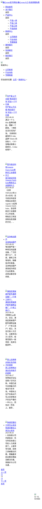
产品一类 (13, 20)
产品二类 (13, 23)
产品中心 (9, 15)
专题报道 (13, 42)
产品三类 (13, 26)
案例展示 (9, 45)
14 (2, 479)
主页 (15, 80)
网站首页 (9, 7)
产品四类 (13, 29)
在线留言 (9, 50)
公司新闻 (13, 37)
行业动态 (13, 39)
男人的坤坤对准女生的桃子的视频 (10, 370)
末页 (2, 484)
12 (2, 474)
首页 (2, 470)
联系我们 (9, 56)
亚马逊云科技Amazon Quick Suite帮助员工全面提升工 (10, 181)
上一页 (3, 472)
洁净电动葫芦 (10, 242)
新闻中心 (9, 31)
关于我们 (9, 10)
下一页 (3, 481)
